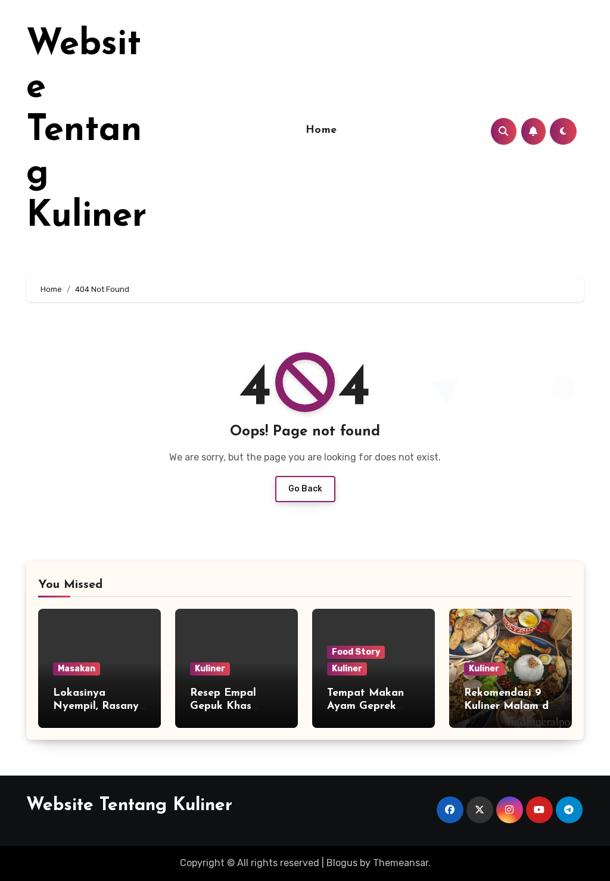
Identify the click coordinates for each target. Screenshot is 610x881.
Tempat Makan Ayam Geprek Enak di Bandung (371, 706)
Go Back (305, 489)
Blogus (341, 862)
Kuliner (210, 669)
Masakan (76, 669)
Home (321, 130)
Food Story (356, 652)
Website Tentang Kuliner (86, 131)
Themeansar (400, 862)
